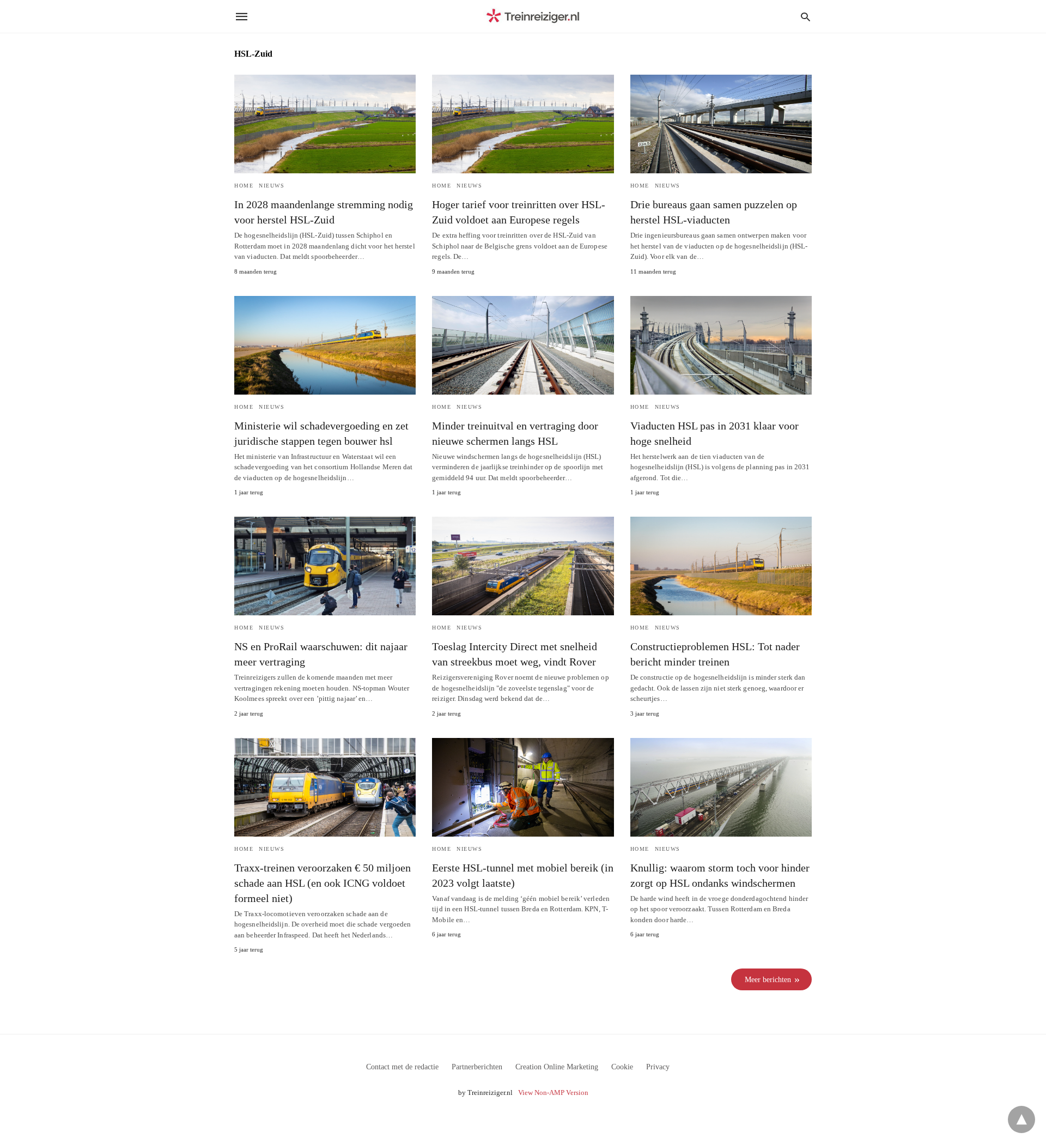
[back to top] (1021, 1119)
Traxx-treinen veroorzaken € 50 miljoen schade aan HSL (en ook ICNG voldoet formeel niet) (322, 883)
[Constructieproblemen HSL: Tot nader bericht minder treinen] (721, 566)
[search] (805, 16)
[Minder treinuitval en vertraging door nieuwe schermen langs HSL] (522, 345)
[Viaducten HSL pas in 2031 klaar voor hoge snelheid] (721, 345)
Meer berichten (768, 980)
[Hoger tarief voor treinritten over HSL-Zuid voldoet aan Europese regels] (522, 124)
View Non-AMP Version (553, 1092)
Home (243, 186)
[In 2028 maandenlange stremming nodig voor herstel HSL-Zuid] (325, 124)
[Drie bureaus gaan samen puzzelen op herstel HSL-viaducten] (721, 124)
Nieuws (271, 186)
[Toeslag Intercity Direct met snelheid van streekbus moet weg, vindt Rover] (522, 566)
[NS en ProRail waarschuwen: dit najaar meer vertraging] (325, 566)
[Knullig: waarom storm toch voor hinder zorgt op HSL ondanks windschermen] (721, 787)
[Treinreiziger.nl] (535, 17)
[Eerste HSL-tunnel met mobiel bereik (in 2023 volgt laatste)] (522, 787)
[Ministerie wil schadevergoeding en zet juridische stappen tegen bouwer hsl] (325, 345)
